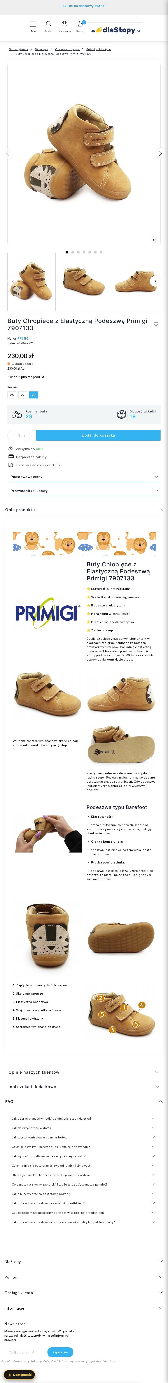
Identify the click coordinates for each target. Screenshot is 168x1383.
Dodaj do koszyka (98, 435)
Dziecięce (41, 49)
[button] (49, 26)
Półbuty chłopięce (98, 49)
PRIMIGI (23, 338)
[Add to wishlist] (156, 324)
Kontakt (84, 4)
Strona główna (18, 49)
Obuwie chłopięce (67, 49)
